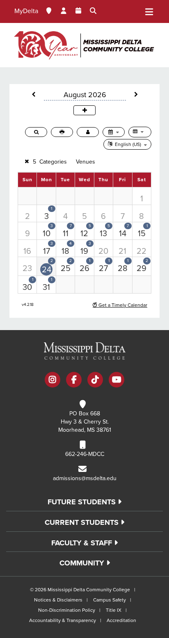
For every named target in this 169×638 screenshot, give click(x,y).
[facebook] (74, 380)
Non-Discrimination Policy (66, 610)
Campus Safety (109, 600)
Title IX (113, 610)
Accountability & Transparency (62, 620)
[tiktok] (95, 380)
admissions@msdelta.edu (84, 478)
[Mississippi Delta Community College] (84, 45)
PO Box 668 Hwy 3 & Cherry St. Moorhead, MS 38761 (84, 421)
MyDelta (26, 11)
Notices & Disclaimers (58, 600)
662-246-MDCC (84, 454)
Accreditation (121, 620)
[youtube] (116, 380)
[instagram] (52, 380)
